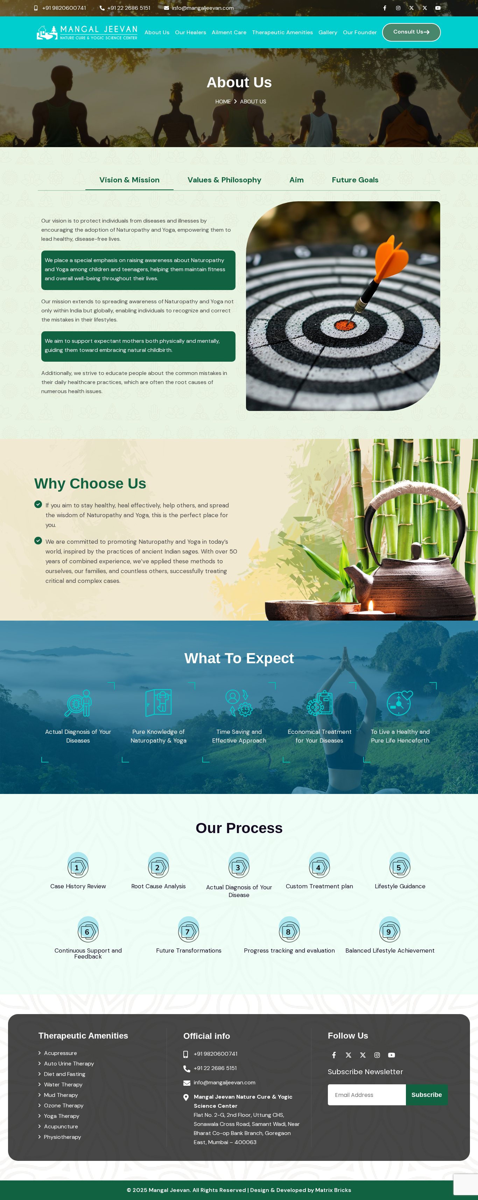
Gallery (327, 32)
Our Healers (190, 32)
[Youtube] (438, 8)
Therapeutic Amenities (282, 32)
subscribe (427, 1094)
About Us (157, 32)
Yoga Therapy (61, 1116)
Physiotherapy (62, 1137)
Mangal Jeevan (169, 1190)
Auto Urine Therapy (69, 1063)
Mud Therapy (61, 1095)
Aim (296, 180)
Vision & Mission (129, 180)
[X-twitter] (411, 8)
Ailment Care (229, 32)
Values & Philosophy (224, 180)
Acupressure (60, 1053)
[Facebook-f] (385, 8)
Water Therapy (63, 1084)
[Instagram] (398, 8)
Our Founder (360, 32)
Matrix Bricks (333, 1190)
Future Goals (355, 180)
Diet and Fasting (64, 1074)
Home (223, 101)
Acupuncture (61, 1126)
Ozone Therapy (64, 1105)
